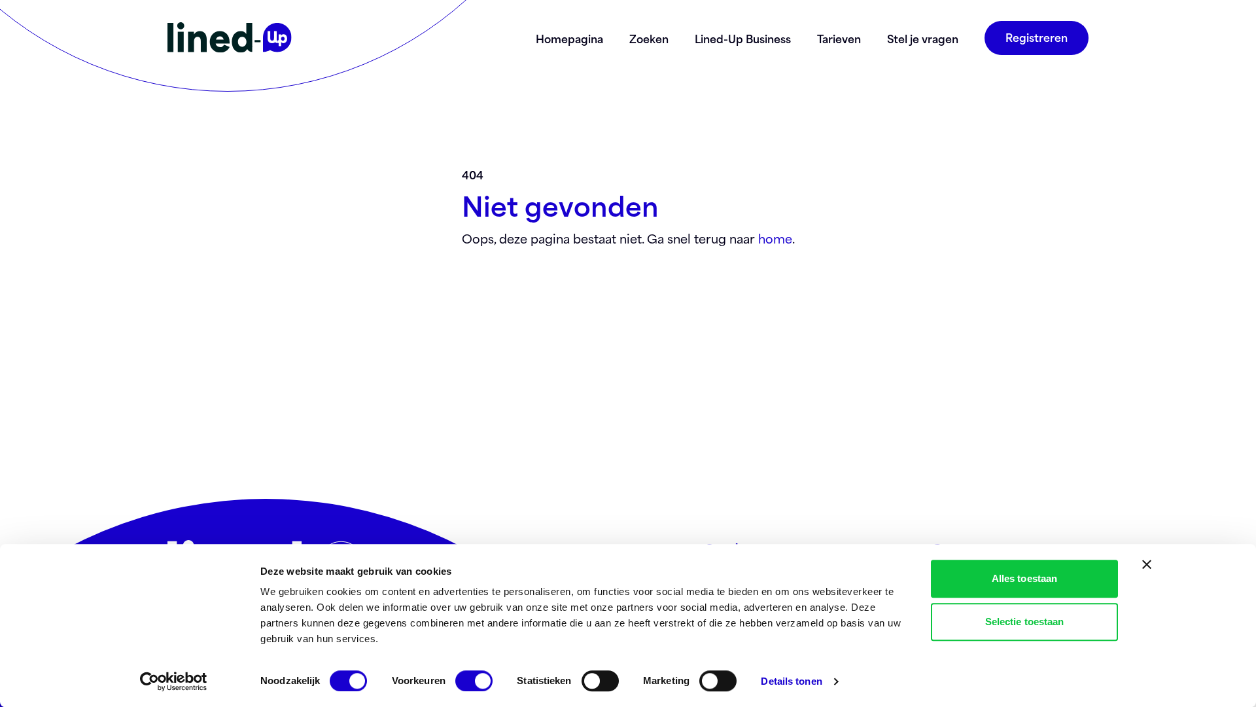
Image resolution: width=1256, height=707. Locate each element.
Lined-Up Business (743, 38)
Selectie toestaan (1024, 621)
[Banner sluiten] (1146, 564)
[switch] (474, 680)
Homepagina (569, 38)
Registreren (1036, 36)
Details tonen (791, 681)
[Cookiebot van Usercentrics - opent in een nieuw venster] (173, 681)
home (775, 237)
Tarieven (839, 38)
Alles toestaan (1024, 578)
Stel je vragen (922, 38)
